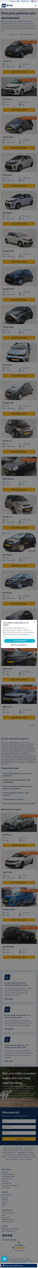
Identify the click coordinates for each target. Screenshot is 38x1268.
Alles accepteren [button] (20, 641)
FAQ (18, 1)
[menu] (35, 5)
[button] (19, 645)
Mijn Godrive (25, 1)
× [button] (34, 622)
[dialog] (19, 634)
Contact (12, 1)
